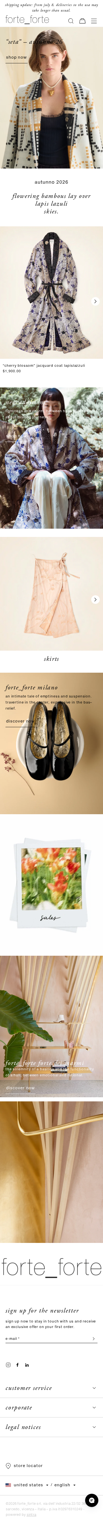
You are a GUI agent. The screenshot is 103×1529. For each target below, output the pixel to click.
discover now (20, 721)
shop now (16, 57)
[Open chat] (91, 1500)
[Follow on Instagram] (8, 1365)
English (62, 1485)
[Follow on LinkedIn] (27, 1365)
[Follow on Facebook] (17, 1365)
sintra (31, 1515)
